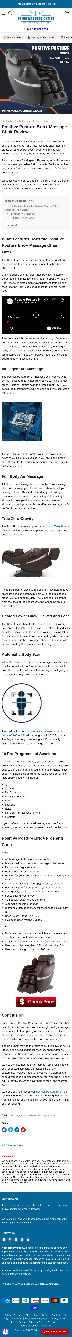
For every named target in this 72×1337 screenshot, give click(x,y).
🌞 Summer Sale (12, 37)
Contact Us (58, 1315)
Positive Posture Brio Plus (51, 1091)
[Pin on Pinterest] (23, 1129)
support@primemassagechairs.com (47, 1262)
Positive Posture (23, 662)
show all (12, 225)
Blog (28, 1315)
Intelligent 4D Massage (23, 213)
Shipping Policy (36, 1322)
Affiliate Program (13, 1315)
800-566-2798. (61, 1258)
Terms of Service (29, 1325)
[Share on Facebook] (4, 1129)
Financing (17, 1318)
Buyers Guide (41, 1315)
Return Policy (18, 1322)
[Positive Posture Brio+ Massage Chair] (36, 1002)
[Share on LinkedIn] (16, 1129)
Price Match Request (36, 1318)
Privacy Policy (58, 1318)
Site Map (52, 1322)
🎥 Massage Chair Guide (40, 37)
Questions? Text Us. (55, 1331)
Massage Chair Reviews (23, 1115)
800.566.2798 (40, 29)
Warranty (46, 1325)
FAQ (6, 1318)
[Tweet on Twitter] (10, 1129)
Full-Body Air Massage (23, 217)
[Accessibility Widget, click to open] (5, 1331)
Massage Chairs (46, 1115)
